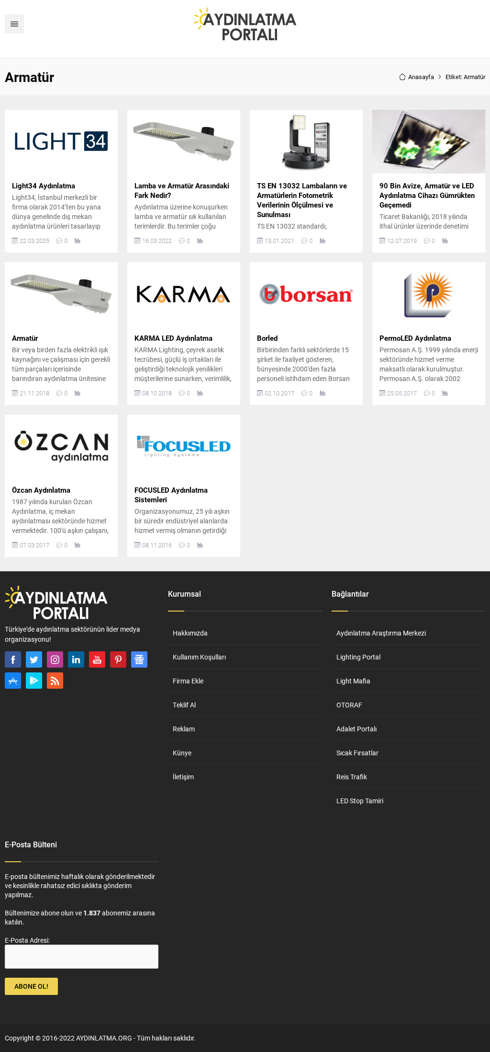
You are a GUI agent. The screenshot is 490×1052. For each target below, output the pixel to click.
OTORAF (349, 704)
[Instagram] (55, 659)
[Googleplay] (34, 680)
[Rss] (55, 680)
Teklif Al (184, 704)
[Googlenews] (139, 659)
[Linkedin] (76, 659)
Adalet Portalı (356, 728)
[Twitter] (34, 659)
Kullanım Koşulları (199, 656)
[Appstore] (13, 680)
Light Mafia (353, 680)
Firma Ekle (188, 680)
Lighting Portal (358, 656)
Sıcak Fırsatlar (357, 752)
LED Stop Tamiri (359, 800)
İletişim (183, 776)
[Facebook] (13, 659)
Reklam (184, 728)
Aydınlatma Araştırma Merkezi (381, 632)
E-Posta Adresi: (27, 940)
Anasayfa (421, 76)
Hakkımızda (190, 632)
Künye (182, 752)
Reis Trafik (351, 776)
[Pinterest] (118, 659)
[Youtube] (97, 659)
